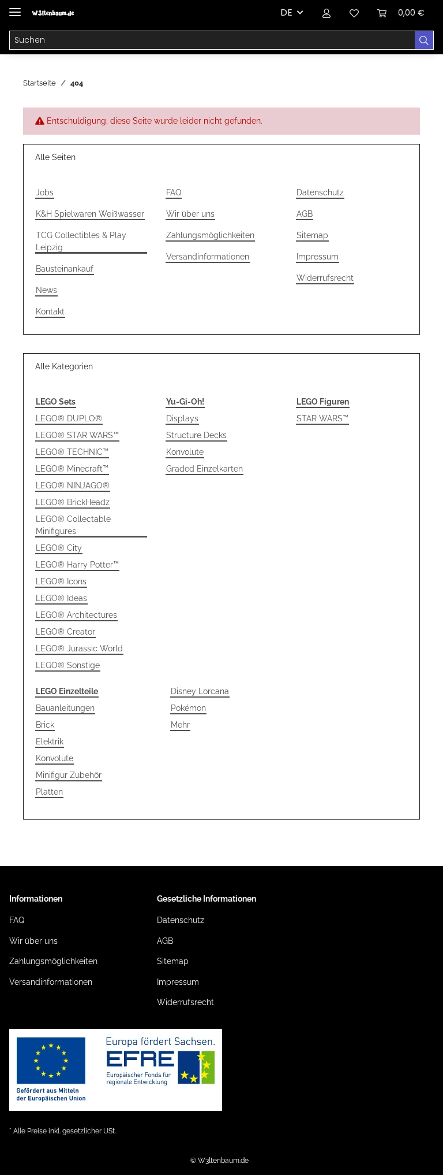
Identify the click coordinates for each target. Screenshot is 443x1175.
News (46, 290)
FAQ (173, 192)
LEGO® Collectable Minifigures (73, 525)
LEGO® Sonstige (68, 665)
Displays (182, 418)
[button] (326, 12)
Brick (45, 724)
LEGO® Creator (65, 631)
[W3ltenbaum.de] (53, 13)
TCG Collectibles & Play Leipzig (81, 241)
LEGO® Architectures (76, 615)
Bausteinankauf (64, 268)
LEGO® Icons (61, 581)
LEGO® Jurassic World (79, 648)
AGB (304, 213)
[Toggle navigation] (15, 7)
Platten (49, 791)
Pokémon (188, 708)
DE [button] (286, 12)
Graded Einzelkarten (204, 468)
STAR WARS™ (322, 418)
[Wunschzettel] (354, 12)
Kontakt (50, 311)
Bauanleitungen (65, 708)
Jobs (45, 192)
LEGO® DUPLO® (69, 418)
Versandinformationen (207, 256)
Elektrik (49, 741)
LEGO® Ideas (61, 598)
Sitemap (312, 235)
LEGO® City (59, 548)
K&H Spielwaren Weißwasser (90, 213)
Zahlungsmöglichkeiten (210, 235)
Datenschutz (320, 192)
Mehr (180, 724)
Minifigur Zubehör (69, 775)
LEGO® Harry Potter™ (77, 564)
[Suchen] (424, 40)
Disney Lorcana (200, 691)
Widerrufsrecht (325, 278)
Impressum (317, 256)
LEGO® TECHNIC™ (72, 452)
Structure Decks (196, 435)
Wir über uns (190, 213)
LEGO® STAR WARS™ (77, 435)
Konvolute (185, 452)
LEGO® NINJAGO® (73, 485)
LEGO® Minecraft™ (72, 468)
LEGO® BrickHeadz (73, 502)
